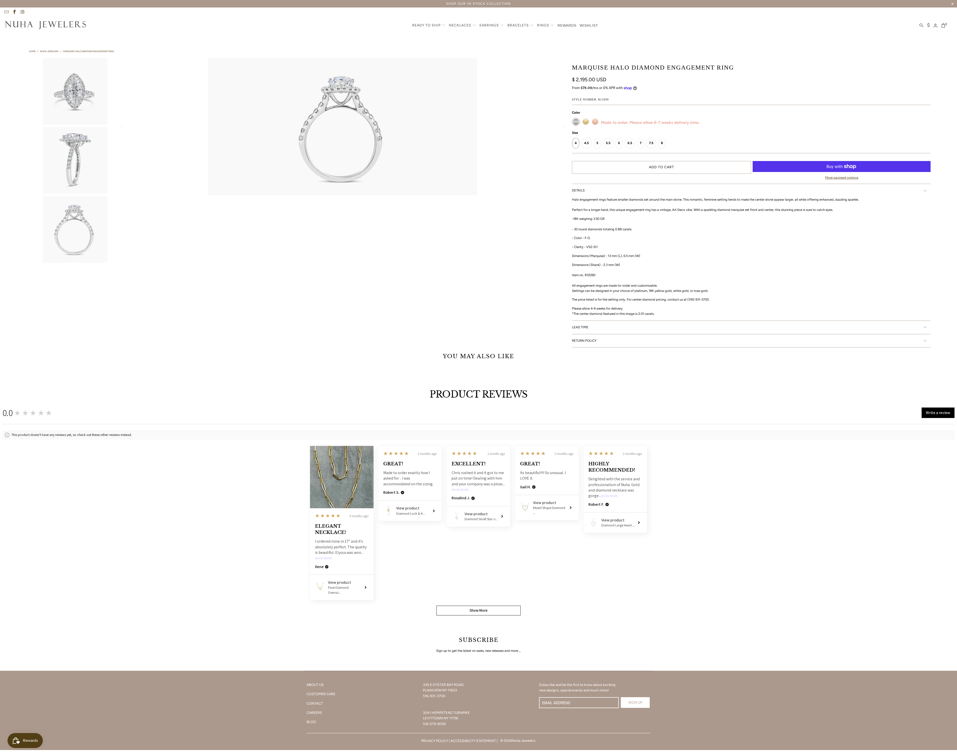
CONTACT (315, 703)
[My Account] (935, 26)
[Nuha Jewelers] (45, 25)
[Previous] (122, 126)
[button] (429, 25)
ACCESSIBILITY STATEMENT (473, 741)
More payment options (841, 177)
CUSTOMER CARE (321, 694)
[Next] (563, 126)
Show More (323, 558)
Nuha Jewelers (523, 741)
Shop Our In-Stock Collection (478, 3)
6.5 (630, 143)
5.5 (608, 143)
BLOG (311, 722)
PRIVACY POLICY (434, 741)
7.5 (651, 143)
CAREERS (314, 713)
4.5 (586, 143)
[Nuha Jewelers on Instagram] (22, 12)
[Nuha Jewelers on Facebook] (14, 12)
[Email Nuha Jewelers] (6, 12)
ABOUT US (315, 685)
